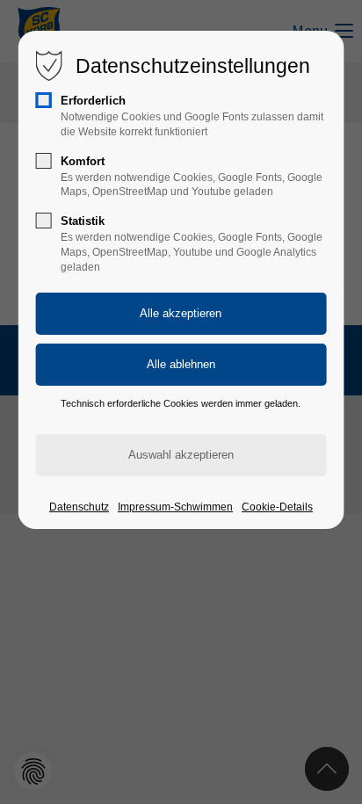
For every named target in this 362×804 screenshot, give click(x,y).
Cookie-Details (277, 507)
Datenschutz (79, 507)
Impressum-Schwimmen (175, 507)
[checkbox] (44, 100)
